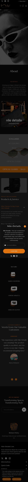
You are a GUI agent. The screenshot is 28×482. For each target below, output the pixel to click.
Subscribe (14, 251)
